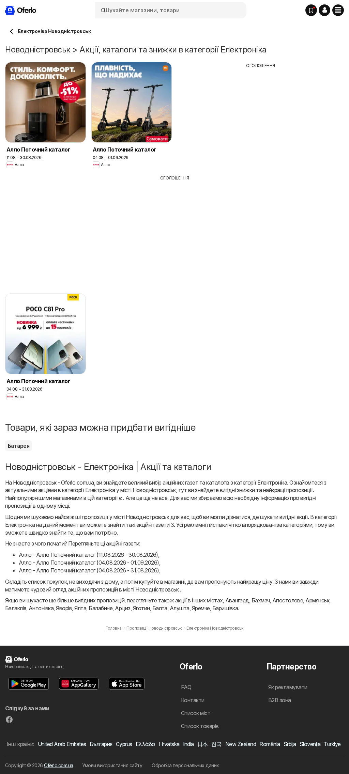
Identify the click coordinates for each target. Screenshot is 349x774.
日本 (202, 744)
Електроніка (272, 482)
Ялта (80, 608)
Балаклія (15, 608)
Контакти (192, 700)
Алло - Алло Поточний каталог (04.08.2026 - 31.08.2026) (89, 570)
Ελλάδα (145, 744)
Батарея (18, 445)
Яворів (64, 608)
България (101, 744)
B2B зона (279, 700)
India (188, 744)
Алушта (179, 608)
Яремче (201, 608)
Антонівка (41, 608)
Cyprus (124, 744)
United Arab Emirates (62, 744)
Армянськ (317, 600)
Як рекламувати (287, 687)
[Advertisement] (260, 116)
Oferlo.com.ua (58, 765)
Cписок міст (195, 713)
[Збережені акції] (311, 10)
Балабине (100, 608)
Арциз (122, 608)
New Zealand (240, 744)
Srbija (290, 744)
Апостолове (287, 600)
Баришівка (225, 608)
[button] (324, 10)
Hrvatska (169, 744)
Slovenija (310, 744)
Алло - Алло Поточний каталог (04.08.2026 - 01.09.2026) (89, 562)
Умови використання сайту (112, 765)
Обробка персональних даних (185, 765)
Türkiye (332, 744)
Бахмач (261, 600)
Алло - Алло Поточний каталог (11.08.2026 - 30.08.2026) (88, 554)
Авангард (237, 600)
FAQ (186, 687)
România (269, 744)
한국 (216, 744)
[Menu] (338, 10)
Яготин (141, 608)
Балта (159, 608)
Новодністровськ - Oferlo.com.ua (53, 482)
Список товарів (200, 726)
